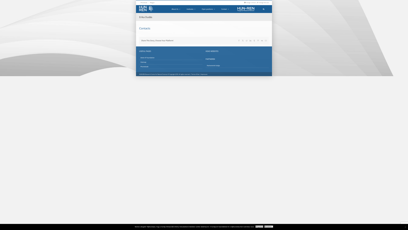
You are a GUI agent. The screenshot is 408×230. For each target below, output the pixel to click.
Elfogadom (259, 227)
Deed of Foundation (147, 58)
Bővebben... (269, 227)
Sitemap (143, 62)
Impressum (204, 74)
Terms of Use (195, 74)
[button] (263, 9)
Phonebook (144, 67)
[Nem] (405, 227)
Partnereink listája (213, 66)
